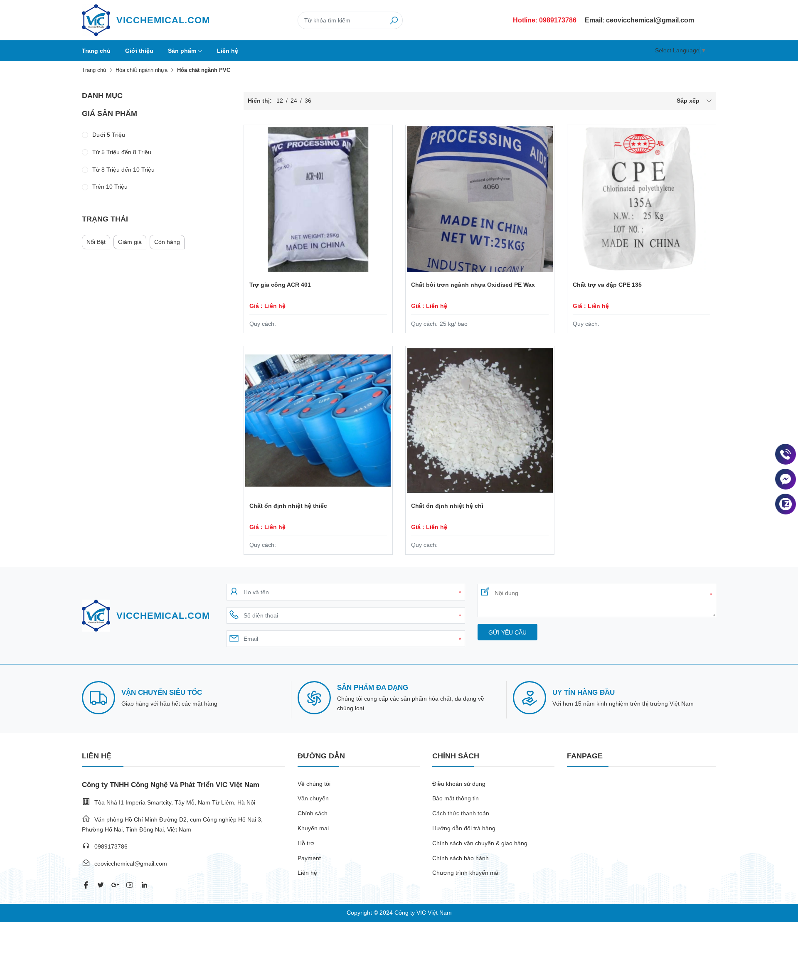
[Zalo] (785, 504)
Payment (309, 858)
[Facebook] (785, 479)
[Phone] (785, 454)
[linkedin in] (144, 885)
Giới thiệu (139, 50)
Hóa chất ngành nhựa (141, 70)
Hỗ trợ (306, 843)
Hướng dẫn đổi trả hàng (463, 828)
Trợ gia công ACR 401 (280, 284)
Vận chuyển (313, 798)
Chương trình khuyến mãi (466, 872)
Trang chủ (96, 50)
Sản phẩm (182, 50)
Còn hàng (167, 242)
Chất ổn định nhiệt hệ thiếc (288, 505)
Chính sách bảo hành (460, 858)
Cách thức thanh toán (460, 813)
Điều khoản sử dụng (458, 783)
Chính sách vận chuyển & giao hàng (479, 843)
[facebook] (86, 885)
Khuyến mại (313, 828)
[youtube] (130, 885)
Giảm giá (130, 242)
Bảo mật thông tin (455, 798)
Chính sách (313, 813)
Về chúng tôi (314, 783)
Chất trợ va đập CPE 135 (607, 284)
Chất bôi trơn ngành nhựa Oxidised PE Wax (473, 284)
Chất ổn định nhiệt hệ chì (447, 505)
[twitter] (100, 885)
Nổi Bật (96, 242)
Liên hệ (227, 50)
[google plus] (115, 885)
